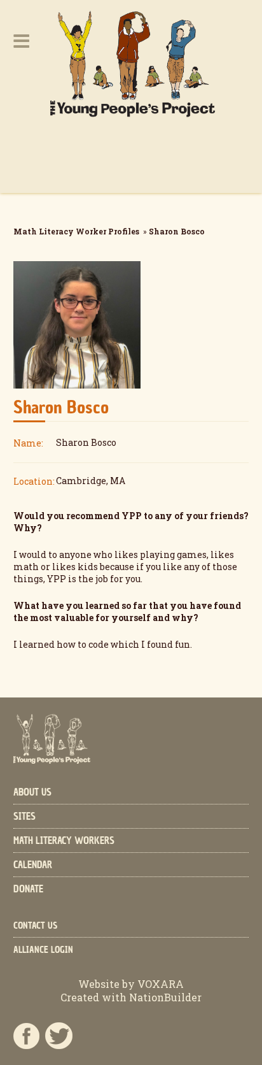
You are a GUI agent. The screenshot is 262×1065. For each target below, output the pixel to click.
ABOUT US (32, 792)
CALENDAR (32, 865)
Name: (28, 443)
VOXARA (160, 983)
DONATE (28, 889)
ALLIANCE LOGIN (43, 950)
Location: (34, 481)
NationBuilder (164, 997)
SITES (24, 816)
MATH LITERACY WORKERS (63, 840)
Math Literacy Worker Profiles (76, 231)
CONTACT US (35, 926)
